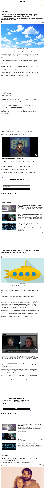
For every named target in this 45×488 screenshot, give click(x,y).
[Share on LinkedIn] (14, 51)
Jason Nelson (6, 256)
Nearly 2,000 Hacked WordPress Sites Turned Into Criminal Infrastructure (30, 215)
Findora (2, 289)
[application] (20, 147)
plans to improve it (14, 105)
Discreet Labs (14, 311)
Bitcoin (10, 129)
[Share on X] (12, 51)
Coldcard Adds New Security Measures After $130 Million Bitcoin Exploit (30, 206)
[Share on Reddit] (20, 51)
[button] (20, 147)
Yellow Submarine (18, 290)
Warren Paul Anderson (12, 363)
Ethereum (20, 132)
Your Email (5, 184)
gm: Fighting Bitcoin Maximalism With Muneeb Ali (12, 158)
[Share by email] (16, 51)
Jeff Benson (5, 465)
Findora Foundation (6, 311)
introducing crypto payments (16, 107)
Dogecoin (13, 168)
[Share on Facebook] (18, 51)
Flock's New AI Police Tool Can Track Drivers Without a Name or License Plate (29, 224)
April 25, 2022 (11, 95)
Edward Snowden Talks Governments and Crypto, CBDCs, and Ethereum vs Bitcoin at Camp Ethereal (20, 354)
